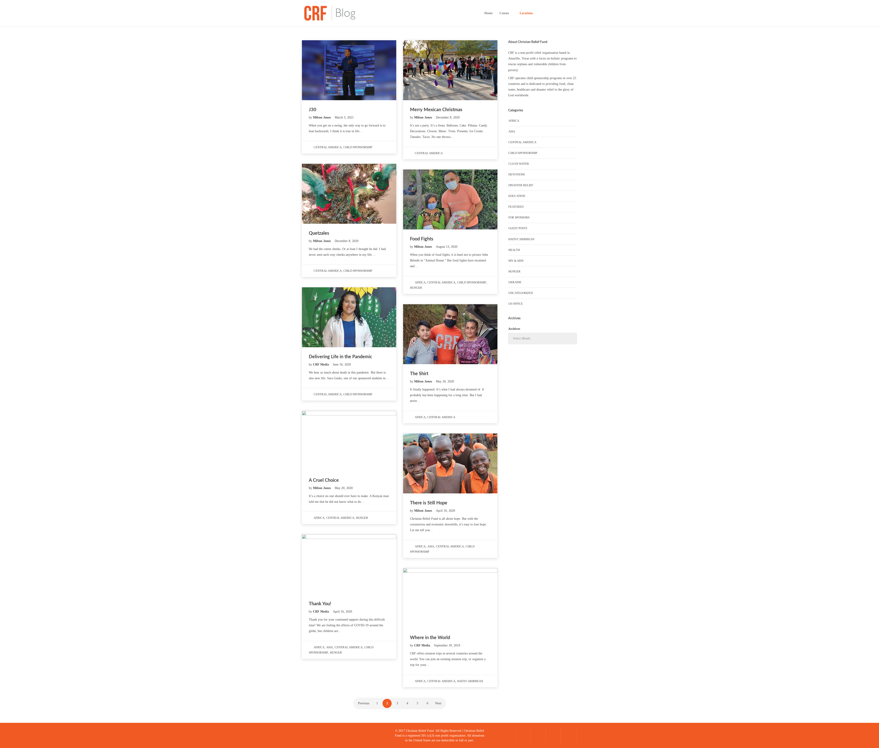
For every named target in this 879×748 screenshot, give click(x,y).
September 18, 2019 (447, 645)
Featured (516, 206)
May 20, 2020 (445, 381)
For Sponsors (518, 217)
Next (438, 703)
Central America (328, 147)
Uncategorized (520, 293)
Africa (420, 282)
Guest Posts (517, 228)
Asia (430, 546)
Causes (504, 13)
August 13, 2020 (446, 246)
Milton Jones (322, 117)
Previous (363, 703)
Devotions (516, 174)
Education (516, 196)
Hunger (416, 287)
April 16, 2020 (445, 510)
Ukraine (514, 282)
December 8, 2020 (448, 117)
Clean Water (518, 163)
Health (514, 250)
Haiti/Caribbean (470, 681)
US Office (515, 303)
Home (488, 13)
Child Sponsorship (357, 147)
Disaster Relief (520, 185)
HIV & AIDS (516, 260)
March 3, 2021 (344, 117)
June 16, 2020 (342, 364)
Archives (514, 329)
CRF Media (321, 364)
